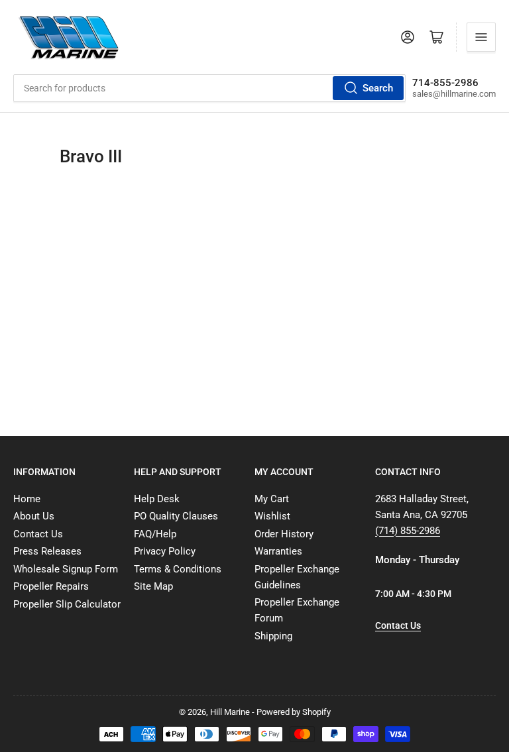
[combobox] (209, 88)
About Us (33, 516)
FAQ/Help (155, 534)
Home (26, 499)
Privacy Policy (165, 551)
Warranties (278, 551)
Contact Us (38, 534)
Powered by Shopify (293, 712)
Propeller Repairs (51, 586)
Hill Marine (230, 712)
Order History (283, 534)
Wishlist (272, 516)
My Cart (271, 499)
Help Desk (157, 499)
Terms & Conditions (177, 569)
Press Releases (47, 551)
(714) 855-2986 (407, 531)
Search (378, 88)
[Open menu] (481, 37)
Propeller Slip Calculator (67, 604)
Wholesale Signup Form (65, 569)
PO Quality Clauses (176, 516)
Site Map (153, 586)
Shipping (273, 636)
